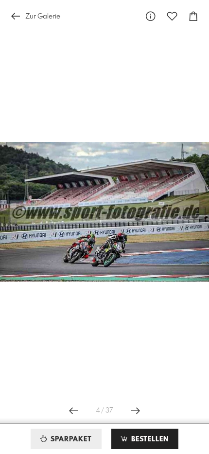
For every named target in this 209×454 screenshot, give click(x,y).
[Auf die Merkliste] (172, 16)
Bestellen (149, 439)
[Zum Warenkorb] (193, 16)
